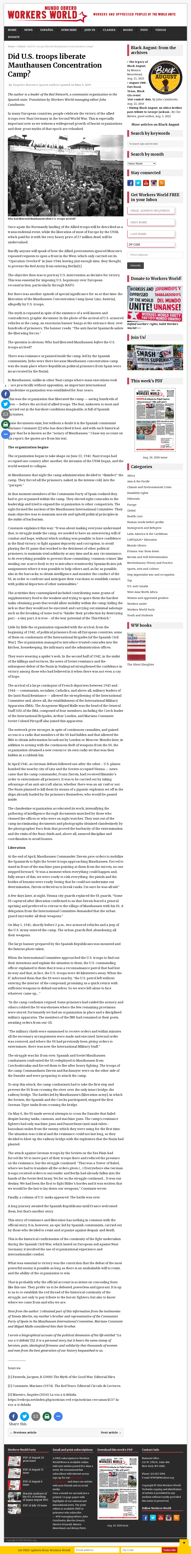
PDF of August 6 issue (32, 1483)
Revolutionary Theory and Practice (150, 563)
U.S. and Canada (137, 586)
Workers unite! (137, 603)
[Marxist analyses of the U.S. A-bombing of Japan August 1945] (14, 1500)
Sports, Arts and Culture (143, 569)
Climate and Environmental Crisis (149, 487)
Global (131, 510)
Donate (14, 37)
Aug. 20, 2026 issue (155, 457)
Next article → (111, 1432)
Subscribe (69, 30)
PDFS (144, 30)
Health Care (135, 516)
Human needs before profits (145, 522)
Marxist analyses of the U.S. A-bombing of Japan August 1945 (35, 1496)
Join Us (89, 30)
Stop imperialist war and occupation (151, 574)
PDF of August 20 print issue (33, 1459)
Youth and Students (140, 615)
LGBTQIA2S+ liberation (142, 539)
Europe (132, 504)
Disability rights (137, 493)
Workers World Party (141, 609)
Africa (131, 475)
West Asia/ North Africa (142, 592)
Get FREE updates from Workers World (44, 1550)
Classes (109, 30)
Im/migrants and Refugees (144, 528)
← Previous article (23, 1432)
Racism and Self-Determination (147, 557)
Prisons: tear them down (143, 551)
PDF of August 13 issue (33, 1471)
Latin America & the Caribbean (147, 534)
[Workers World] (95, 15)
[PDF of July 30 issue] (14, 1512)
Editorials (133, 498)
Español (47, 30)
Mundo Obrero (136, 545)
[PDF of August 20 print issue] (14, 1464)
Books (128, 30)
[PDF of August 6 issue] (14, 1488)
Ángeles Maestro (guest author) (36, 85)
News (28, 30)
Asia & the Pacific (138, 481)
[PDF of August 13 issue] (14, 1476)
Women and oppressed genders (147, 598)
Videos (160, 30)
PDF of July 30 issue (35, 1505)
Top (129, 580)
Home (12, 30)
